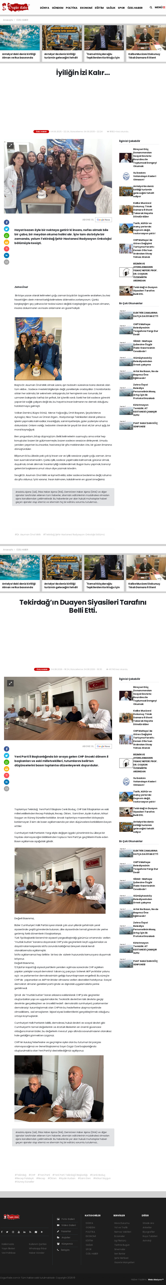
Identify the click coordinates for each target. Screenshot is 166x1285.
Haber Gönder (36, 1252)
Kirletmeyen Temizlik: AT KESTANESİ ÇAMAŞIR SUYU (145, 410)
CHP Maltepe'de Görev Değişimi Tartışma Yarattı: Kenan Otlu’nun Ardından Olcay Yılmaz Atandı (143, 248)
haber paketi (99, 1277)
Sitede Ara (148, 1223)
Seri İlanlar (119, 1253)
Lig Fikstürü (120, 1240)
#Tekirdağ (20, 1175)
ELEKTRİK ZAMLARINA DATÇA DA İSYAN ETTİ (145, 314)
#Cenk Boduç (97, 1175)
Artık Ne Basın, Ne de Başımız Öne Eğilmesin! (145, 375)
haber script (14, 1281)
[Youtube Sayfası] (20, 1232)
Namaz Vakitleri (122, 1231)
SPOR (121, 8)
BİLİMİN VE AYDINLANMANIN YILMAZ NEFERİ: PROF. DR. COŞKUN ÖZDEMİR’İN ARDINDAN (145, 272)
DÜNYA (44, 8)
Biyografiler (149, 1231)
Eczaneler (119, 1236)
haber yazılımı (83, 1277)
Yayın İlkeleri (8, 1248)
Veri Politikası (8, 1252)
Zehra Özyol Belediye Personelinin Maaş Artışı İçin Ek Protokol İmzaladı (144, 391)
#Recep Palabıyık (24, 1178)
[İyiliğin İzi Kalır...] (58, 176)
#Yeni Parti (44, 1175)
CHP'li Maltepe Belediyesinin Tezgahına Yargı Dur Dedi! (145, 329)
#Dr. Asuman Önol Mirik (28, 534)
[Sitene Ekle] (43, 1232)
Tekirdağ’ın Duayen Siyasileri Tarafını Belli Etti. (145, 291)
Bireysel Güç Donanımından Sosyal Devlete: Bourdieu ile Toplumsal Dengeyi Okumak (145, 158)
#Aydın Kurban (67, 1178)
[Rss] (31, 1232)
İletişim (64, 1250)
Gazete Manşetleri (124, 1262)
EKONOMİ (86, 8)
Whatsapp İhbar (38, 1248)
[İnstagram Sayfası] (14, 1232)
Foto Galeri (68, 1219)
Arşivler (65, 1237)
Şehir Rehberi (121, 1258)
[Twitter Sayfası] (8, 1232)
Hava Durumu (122, 1223)
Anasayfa (8, 19)
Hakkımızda (8, 1244)
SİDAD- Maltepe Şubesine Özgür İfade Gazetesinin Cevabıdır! (144, 346)
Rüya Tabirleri (150, 1236)
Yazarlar (66, 1231)
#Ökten (52, 1178)
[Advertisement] (84, 103)
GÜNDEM (57, 8)
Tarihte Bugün (122, 1245)
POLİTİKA (71, 8)
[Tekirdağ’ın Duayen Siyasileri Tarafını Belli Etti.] (58, 708)
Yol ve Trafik (121, 1227)
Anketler (147, 1227)
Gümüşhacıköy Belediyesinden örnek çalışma (142, 361)
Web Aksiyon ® (156, 1279)
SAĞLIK (110, 8)
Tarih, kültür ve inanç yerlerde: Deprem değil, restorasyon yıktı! (144, 228)
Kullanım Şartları (38, 1244)
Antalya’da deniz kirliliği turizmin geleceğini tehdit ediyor (143, 191)
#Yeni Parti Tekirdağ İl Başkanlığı (69, 1175)
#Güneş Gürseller (24, 1181)
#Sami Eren (84, 1178)
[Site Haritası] (37, 1232)
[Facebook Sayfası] (3, 1232)
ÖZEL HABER (135, 8)
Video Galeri (68, 1225)
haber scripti (113, 1277)
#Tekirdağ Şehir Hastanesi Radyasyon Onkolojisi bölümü (74, 534)
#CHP (32, 1175)
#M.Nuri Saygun (102, 1178)
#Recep (40, 1178)
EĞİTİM (99, 8)
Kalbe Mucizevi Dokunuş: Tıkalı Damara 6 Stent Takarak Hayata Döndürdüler (143, 209)
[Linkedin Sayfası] (26, 1232)
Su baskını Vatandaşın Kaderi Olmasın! (144, 176)
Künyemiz (67, 1243)
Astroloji (147, 1240)
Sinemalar (119, 1249)
